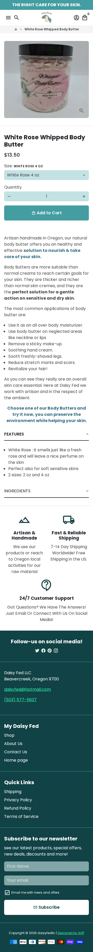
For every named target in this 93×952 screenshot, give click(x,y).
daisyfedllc (46, 933)
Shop (9, 735)
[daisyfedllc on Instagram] (56, 651)
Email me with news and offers (35, 892)
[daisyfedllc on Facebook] (43, 651)
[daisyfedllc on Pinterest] (50, 651)
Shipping (12, 792)
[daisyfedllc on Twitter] (37, 651)
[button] (46, 434)
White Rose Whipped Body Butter (52, 29)
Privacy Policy (18, 800)
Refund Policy (17, 808)
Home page (16, 760)
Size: (23, 166)
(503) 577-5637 (20, 700)
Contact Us (15, 752)
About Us (13, 744)
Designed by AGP (71, 933)
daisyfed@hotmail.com (27, 689)
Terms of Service (21, 816)
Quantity (13, 187)
